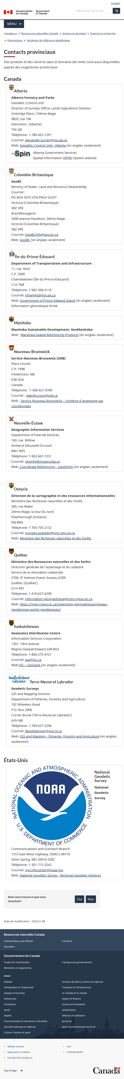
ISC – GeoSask (30, 665)
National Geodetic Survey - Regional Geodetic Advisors (60, 875)
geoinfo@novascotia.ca (42, 461)
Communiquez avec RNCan (18, 941)
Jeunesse (67, 1021)
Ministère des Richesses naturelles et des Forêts (55, 538)
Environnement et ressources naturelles (25, 1021)
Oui (79, 899)
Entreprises (10, 998)
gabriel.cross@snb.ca (42, 395)
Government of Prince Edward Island (47, 300)
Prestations (10, 1004)
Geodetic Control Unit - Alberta (43, 145)
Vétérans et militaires (73, 1015)
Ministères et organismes (17, 967)
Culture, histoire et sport (17, 1032)
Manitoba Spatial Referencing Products (50, 335)
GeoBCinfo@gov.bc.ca (41, 234)
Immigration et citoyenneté (18, 987)
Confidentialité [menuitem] (75, 1052)
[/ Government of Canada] (27, 12)
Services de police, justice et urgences (82, 981)
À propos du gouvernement (77, 962)
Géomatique (14, 40)
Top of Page (10, 1070)
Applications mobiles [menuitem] (18, 1052)
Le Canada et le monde (74, 993)
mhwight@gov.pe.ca (40, 295)
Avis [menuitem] (69, 1046)
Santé (7, 1009)
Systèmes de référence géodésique (48, 40)
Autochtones (69, 1009)
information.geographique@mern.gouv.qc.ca (58, 599)
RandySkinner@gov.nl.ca (43, 731)
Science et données (74, 33)
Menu (15, 24)
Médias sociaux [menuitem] (15, 1046)
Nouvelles (9, 946)
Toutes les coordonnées (17, 962)
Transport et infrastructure (76, 987)
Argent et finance (71, 998)
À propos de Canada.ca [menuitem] (19, 1057)
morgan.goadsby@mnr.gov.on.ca (50, 533)
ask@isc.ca (33, 660)
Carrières (67, 941)
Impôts (7, 1015)
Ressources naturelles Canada (39, 33)
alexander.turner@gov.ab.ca (46, 140)
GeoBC (25, 240)
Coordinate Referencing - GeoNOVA (46, 467)
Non (91, 899)
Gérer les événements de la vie (78, 1026)
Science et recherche (103, 33)
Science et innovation (73, 1004)
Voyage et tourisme (14, 993)
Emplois (8, 981)
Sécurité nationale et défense (20, 1026)
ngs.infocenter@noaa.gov (44, 870)
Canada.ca (10, 33)
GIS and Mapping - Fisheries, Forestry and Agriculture (59, 736)
